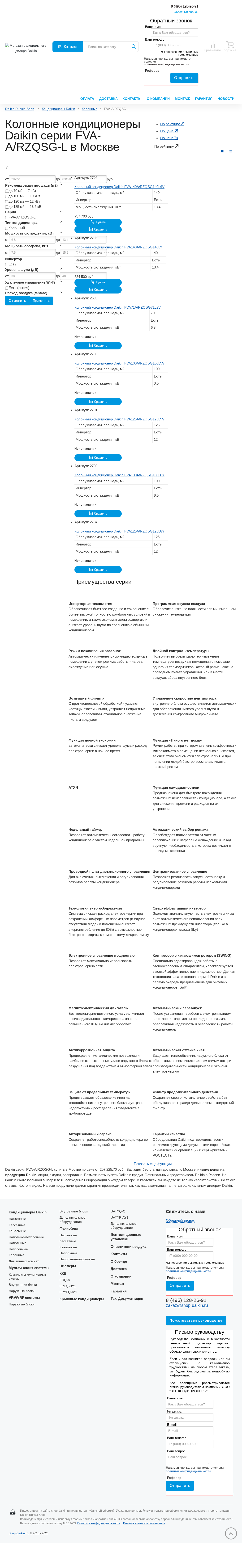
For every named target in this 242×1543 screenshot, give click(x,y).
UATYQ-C (118, 1211)
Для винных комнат (24, 1261)
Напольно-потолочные (26, 1237)
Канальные (17, 1231)
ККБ (63, 1273)
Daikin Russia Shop (19, 109)
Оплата (87, 99)
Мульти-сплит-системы (29, 1268)
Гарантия (203, 99)
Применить (41, 300)
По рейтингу (170, 124)
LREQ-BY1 (68, 1286)
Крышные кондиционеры (82, 1299)
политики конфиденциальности (166, 64)
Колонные (89, 109)
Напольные (17, 1243)
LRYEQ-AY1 (69, 1292)
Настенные (17, 1219)
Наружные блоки (22, 1291)
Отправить (184, 78)
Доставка (108, 99)
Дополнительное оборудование (73, 1220)
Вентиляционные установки (126, 1237)
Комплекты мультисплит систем (27, 1277)
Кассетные (17, 1225)
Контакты (132, 99)
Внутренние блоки (23, 1285)
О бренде (119, 1261)
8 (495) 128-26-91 (184, 6)
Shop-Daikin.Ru (19, 1533)
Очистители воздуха (128, 1247)
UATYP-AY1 (119, 1217)
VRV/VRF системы (24, 1298)
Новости (226, 99)
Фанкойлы (69, 1228)
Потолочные (18, 1249)
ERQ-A (65, 1280)
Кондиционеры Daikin (58, 109)
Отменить (17, 300)
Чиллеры (68, 1266)
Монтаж (182, 99)
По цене (167, 131)
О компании (158, 99)
